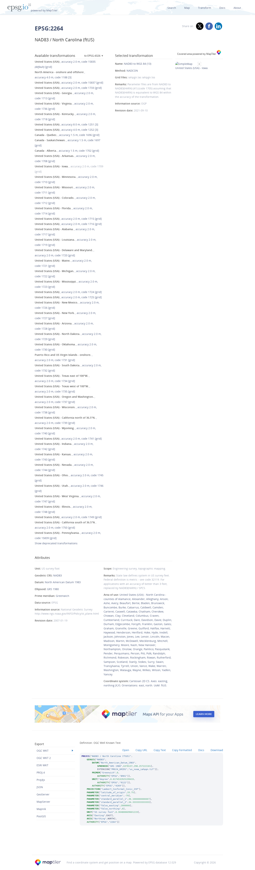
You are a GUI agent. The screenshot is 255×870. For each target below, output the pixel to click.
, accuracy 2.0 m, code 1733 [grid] (68, 88)
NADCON (132, 70)
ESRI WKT (42, 765)
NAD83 (57, 575)
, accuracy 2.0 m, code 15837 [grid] (69, 82)
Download (217, 750)
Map (187, 8)
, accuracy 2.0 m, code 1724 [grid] (68, 292)
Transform (204, 8)
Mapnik (41, 809)
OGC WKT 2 (44, 758)
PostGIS (41, 816)
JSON (40, 787)
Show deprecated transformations (56, 543)
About (237, 8)
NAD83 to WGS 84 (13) (137, 63)
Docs (222, 8)
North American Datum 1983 (63, 582)
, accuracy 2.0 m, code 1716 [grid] (68, 224)
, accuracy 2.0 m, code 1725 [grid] (68, 297)
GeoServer (43, 794)
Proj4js (41, 780)
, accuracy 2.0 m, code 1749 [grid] (68, 517)
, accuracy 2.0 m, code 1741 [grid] (68, 438)
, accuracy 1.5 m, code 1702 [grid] (67, 150)
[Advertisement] (127, 845)
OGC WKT (43, 750)
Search (171, 8)
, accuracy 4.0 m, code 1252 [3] (66, 129)
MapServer (43, 801)
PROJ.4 (41, 772)
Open (125, 750)
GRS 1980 (53, 589)
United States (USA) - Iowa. (191, 68)
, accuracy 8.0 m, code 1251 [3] (66, 124)
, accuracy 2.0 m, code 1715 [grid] (68, 218)
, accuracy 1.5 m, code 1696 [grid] (67, 135)
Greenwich (62, 596)
